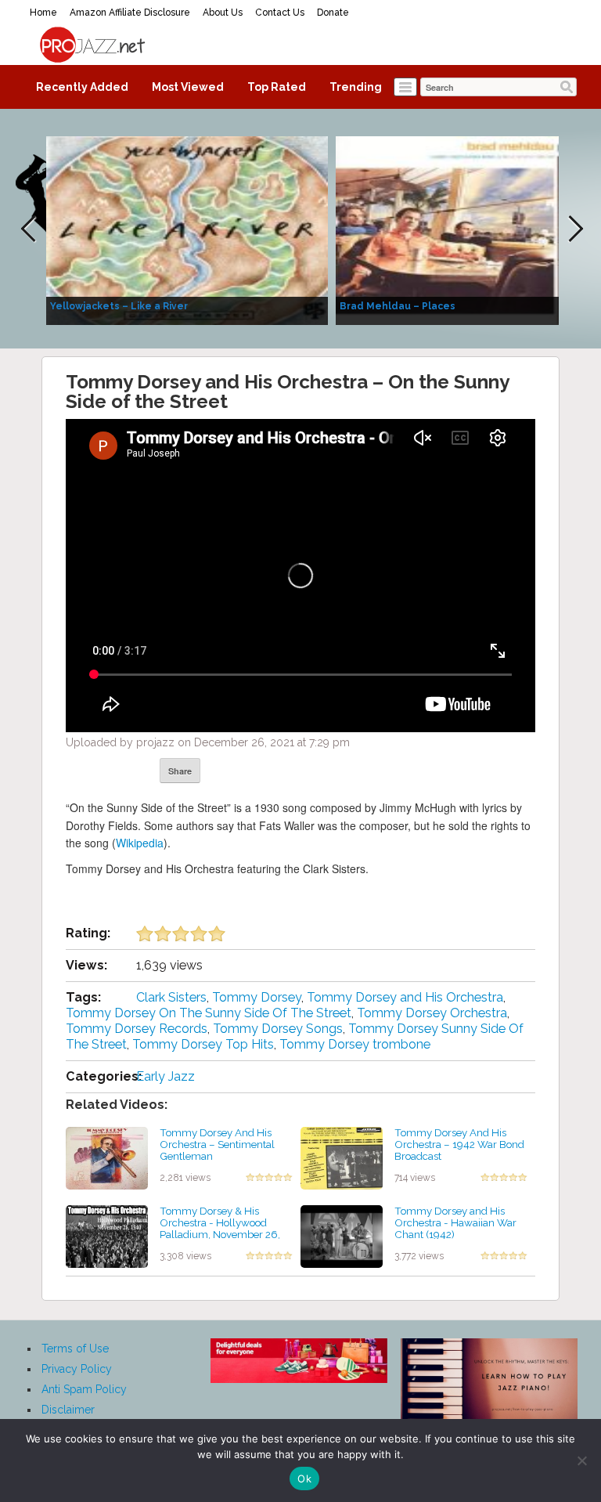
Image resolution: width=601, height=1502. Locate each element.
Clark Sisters (171, 997)
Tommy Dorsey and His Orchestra (405, 997)
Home (43, 12)
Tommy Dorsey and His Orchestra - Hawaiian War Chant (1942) (455, 1222)
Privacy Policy (76, 1369)
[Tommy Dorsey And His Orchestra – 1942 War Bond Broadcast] (341, 1157)
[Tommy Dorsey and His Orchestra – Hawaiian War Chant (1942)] (341, 1235)
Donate (333, 12)
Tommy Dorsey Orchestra (432, 1013)
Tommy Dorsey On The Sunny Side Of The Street (208, 1013)
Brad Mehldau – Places (397, 306)
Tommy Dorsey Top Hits (203, 1044)
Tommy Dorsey (256, 997)
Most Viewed (188, 87)
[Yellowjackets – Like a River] (187, 229)
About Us (223, 12)
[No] (581, 1460)
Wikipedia (140, 842)
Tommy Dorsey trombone (354, 1044)
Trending (355, 87)
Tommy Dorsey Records (136, 1028)
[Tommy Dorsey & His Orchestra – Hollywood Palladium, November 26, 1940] (107, 1235)
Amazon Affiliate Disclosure (130, 12)
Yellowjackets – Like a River (119, 306)
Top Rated (276, 87)
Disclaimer (68, 1409)
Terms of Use (75, 1348)
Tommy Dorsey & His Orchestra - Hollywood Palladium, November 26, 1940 (220, 1227)
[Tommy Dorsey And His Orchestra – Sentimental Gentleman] (107, 1157)
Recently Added (82, 87)
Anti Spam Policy (84, 1389)
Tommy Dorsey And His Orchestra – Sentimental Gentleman (217, 1143)
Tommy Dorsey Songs (278, 1028)
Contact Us (279, 12)
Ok (304, 1478)
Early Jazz (165, 1076)
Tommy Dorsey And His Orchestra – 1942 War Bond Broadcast (459, 1143)
